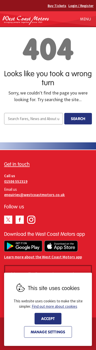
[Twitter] (8, 220)
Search (78, 118)
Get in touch (17, 164)
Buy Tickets (57, 5)
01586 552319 (15, 181)
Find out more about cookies (54, 306)
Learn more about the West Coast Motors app (43, 256)
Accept (48, 318)
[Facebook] (20, 220)
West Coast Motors (26, 20)
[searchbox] (33, 118)
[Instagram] (31, 220)
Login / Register (80, 5)
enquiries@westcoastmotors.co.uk (34, 194)
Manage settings (48, 331)
